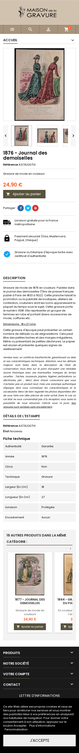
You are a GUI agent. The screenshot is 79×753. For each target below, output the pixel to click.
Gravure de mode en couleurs (30, 612)
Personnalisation (16, 729)
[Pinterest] (35, 208)
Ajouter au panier (23, 194)
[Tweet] (28, 208)
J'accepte (39, 740)
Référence (10, 165)
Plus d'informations (42, 726)
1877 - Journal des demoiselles (30, 601)
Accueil (10, 40)
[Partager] (20, 208)
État (6, 431)
